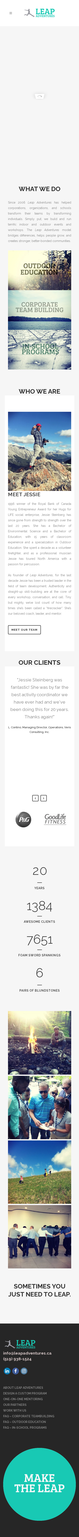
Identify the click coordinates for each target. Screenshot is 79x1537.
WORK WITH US (14, 1410)
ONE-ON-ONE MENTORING (23, 1399)
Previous (35, 798)
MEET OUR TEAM (24, 629)
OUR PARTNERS (15, 1405)
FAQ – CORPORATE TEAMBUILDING (28, 1416)
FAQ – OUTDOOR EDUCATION (24, 1422)
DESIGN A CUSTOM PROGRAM (25, 1393)
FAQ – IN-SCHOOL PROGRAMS (25, 1427)
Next (43, 798)
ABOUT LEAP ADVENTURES (23, 1387)
